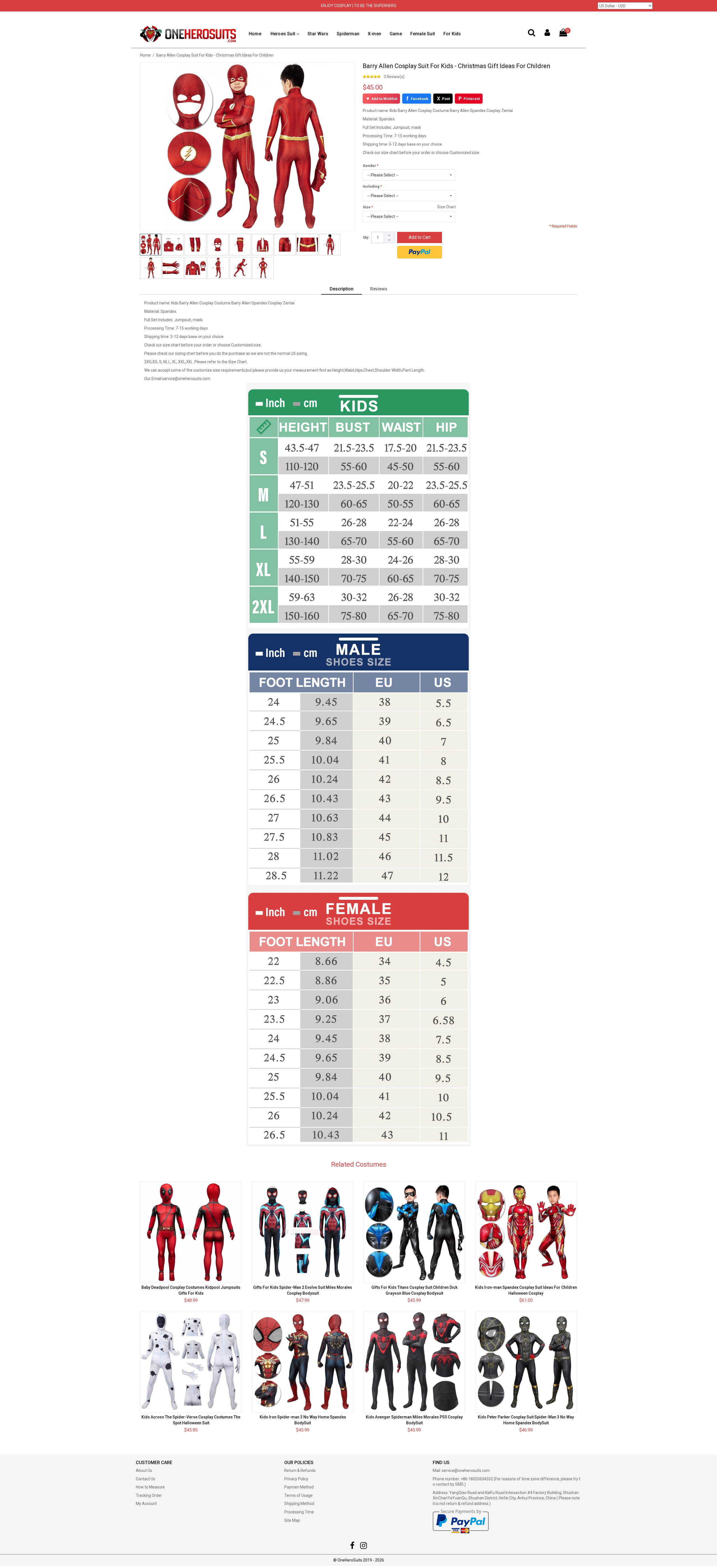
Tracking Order (149, 1495)
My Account (146, 1503)
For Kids (452, 33)
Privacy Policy (296, 1479)
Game (396, 33)
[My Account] (547, 34)
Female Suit (422, 33)
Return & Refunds (300, 1470)
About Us (144, 1470)
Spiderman (348, 33)
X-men (374, 33)
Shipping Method (299, 1503)
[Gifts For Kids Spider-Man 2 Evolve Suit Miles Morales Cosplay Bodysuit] (303, 1232)
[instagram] (363, 1547)
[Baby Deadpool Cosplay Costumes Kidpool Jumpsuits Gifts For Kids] (191, 1232)
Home (255, 33)
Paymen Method (299, 1487)
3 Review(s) (394, 76)
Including (371, 186)
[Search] (531, 34)
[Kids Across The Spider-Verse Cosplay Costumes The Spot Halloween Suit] (191, 1362)
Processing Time (299, 1512)
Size (367, 207)
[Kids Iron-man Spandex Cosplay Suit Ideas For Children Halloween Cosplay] (526, 1232)
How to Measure (150, 1487)
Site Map (292, 1520)
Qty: (366, 237)
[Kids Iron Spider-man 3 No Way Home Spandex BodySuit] (303, 1362)
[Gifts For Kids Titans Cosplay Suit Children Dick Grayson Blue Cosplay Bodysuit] (414, 1232)
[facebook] (352, 1547)
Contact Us (145, 1479)
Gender (369, 166)
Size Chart (446, 207)
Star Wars (318, 33)
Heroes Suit (283, 33)
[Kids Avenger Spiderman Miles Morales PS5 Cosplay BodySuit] (414, 1362)
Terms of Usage (298, 1495)
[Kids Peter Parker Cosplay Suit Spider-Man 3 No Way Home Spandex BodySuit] (526, 1362)
